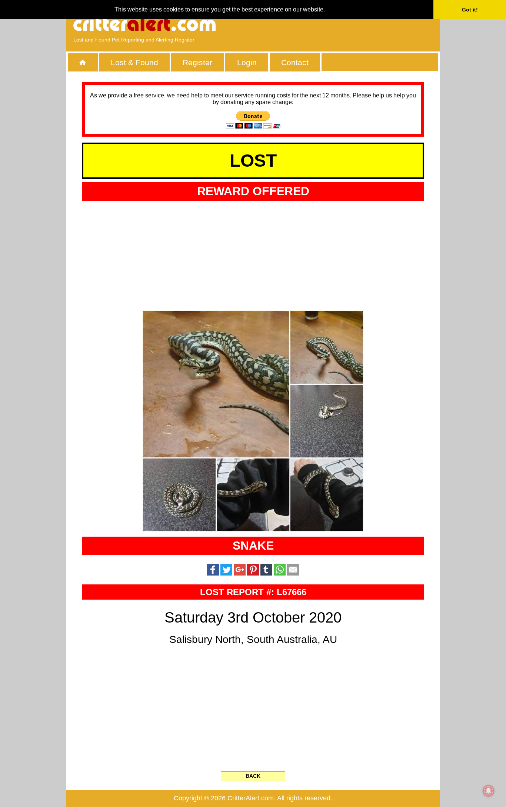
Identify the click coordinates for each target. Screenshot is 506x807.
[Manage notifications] (489, 791)
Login (247, 62)
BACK (253, 776)
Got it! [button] (470, 10)
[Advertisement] (347, 24)
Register (197, 62)
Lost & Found (134, 62)
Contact (295, 62)
